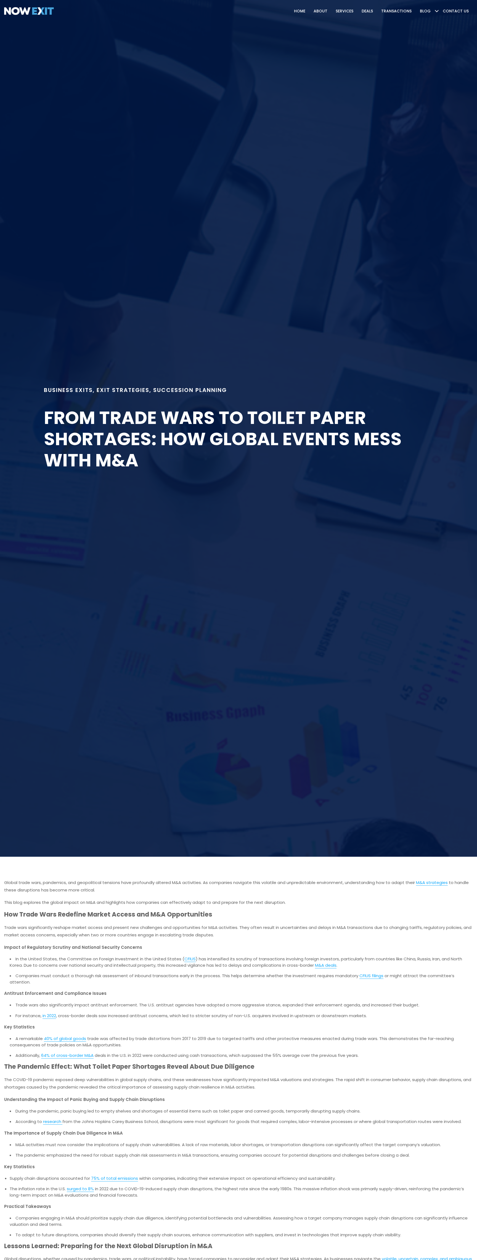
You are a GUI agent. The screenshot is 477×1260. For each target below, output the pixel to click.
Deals (367, 11)
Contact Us (456, 11)
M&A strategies (432, 882)
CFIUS (190, 959)
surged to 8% (80, 1189)
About (320, 11)
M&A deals (325, 965)
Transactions (396, 11)
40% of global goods (65, 1038)
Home (299, 11)
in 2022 (49, 1016)
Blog (425, 11)
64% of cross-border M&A (67, 1055)
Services (344, 11)
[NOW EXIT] (29, 11)
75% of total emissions (114, 1178)
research (52, 1121)
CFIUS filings (371, 976)
